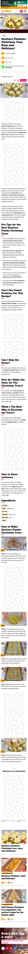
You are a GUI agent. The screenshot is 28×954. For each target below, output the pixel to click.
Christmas (12, 820)
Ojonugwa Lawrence (7, 76)
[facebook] (15, 948)
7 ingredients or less (5, 821)
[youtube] (11, 948)
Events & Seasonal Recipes (21, 821)
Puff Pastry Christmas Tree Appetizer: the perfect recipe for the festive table (12, 911)
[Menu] (21, 11)
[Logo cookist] (6, 11)
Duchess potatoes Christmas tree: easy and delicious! (12, 848)
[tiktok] (3, 948)
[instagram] (7, 948)
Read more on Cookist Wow (14, 771)
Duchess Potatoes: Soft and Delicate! (13, 877)
